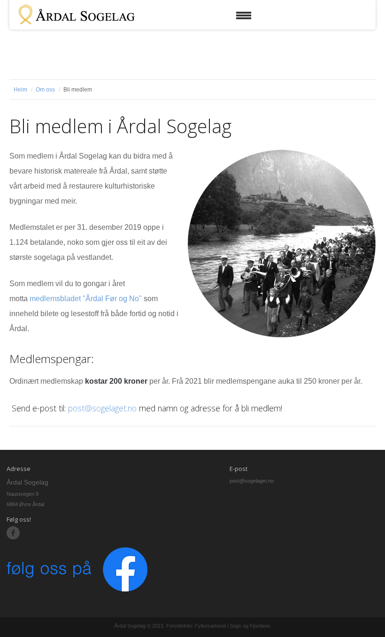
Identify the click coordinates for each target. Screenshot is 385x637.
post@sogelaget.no (102, 408)
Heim (20, 89)
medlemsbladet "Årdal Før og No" (86, 299)
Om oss (45, 89)
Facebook (13, 533)
